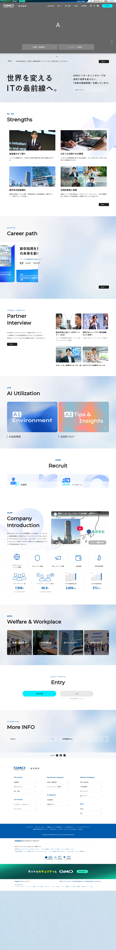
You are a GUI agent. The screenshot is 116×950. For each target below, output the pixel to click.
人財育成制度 (83, 787)
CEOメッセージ (18, 787)
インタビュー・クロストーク (21, 804)
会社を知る (50, 6)
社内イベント (83, 796)
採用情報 (84, 6)
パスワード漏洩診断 (45, 849)
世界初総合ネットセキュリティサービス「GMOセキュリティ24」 (27, 849)
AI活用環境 (50, 800)
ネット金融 (73, 886)
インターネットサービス (19, 886)
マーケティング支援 (55, 886)
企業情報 (16, 782)
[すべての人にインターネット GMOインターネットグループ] (104, 1)
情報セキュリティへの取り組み (54, 827)
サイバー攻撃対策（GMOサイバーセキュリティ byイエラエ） (36, 851)
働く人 (60, 6)
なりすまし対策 (70, 851)
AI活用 (76, 6)
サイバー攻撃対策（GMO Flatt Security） (57, 851)
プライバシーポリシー (40, 827)
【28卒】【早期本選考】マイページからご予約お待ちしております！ (47, 61)
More (103, 62)
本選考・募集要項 (51, 782)
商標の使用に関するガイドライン (40, 829)
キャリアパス (17, 809)
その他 (91, 886)
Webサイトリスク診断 (55, 849)
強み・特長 (17, 791)
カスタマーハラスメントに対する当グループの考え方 (71, 829)
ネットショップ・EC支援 (30, 886)
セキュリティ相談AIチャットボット (68, 849)
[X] (94, 6)
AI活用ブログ (50, 804)
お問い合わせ (53, 829)
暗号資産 (78, 886)
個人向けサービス (85, 886)
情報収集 (67, 886)
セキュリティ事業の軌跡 (79, 851)
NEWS (81, 809)
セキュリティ (47, 886)
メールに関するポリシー (69, 827)
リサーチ (62, 886)
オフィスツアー (84, 791)
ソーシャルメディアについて (83, 827)
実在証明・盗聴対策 (18, 851)
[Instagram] (91, 6)
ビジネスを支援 (40, 886)
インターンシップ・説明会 (54, 787)
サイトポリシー (29, 827)
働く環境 (68, 6)
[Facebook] (98, 6)
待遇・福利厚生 (84, 782)
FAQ (81, 813)
